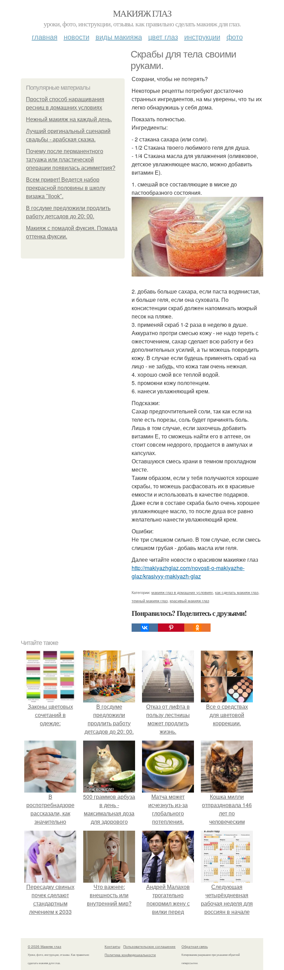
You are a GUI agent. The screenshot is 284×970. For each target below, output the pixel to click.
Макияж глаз (142, 13)
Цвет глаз (163, 37)
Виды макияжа (119, 37)
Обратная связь (194, 946)
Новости (76, 37)
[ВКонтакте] (145, 627)
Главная (44, 37)
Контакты (112, 946)
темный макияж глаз (150, 600)
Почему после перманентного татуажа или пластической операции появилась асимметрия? (70, 159)
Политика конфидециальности (130, 954)
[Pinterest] (171, 627)
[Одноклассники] (197, 627)
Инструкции (202, 37)
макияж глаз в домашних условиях (182, 592)
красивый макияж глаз (189, 600)
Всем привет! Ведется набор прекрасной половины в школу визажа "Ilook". (65, 188)
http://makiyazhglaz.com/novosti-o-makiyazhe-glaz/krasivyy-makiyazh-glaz (188, 572)
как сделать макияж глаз (236, 592)
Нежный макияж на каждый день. (69, 119)
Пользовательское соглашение (149, 946)
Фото (235, 37)
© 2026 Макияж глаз (44, 946)
